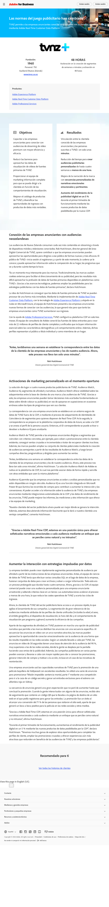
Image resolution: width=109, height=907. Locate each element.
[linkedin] (34, 831)
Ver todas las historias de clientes (54, 768)
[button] (10, 832)
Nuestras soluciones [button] (12, 799)
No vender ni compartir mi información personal (20, 840)
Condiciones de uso (50, 837)
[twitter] (30, 831)
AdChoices (43, 840)
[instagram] (25, 831)
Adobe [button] (6, 823)
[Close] (11, 785)
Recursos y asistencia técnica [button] (15, 817)
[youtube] (39, 831)
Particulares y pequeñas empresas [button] (17, 811)
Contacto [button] (7, 793)
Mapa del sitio (79, 837)
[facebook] (21, 831)
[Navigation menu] (4, 4)
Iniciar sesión (84, 4)
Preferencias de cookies (65, 837)
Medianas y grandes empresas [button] (16, 805)
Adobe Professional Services (24, 103)
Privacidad (38, 837)
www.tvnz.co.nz (31, 74)
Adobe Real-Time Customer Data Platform (30, 99)
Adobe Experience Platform (24, 94)
